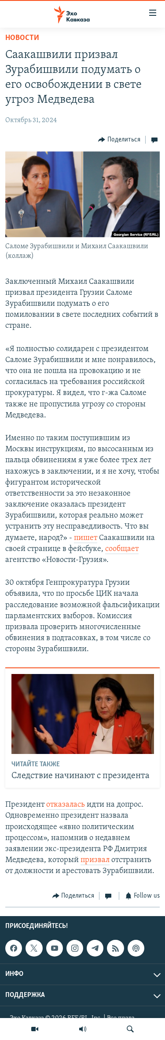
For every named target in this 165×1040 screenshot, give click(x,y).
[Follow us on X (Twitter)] (34, 948)
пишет (85, 538)
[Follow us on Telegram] (95, 948)
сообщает (122, 549)
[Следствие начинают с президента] (82, 714)
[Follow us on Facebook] (13, 948)
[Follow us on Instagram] (74, 948)
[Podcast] (136, 948)
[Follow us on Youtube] (54, 948)
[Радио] (83, 1029)
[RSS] (115, 948)
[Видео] (35, 1029)
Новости (22, 38)
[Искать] (130, 1029)
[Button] (119, 139)
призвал (95, 860)
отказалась (65, 805)
